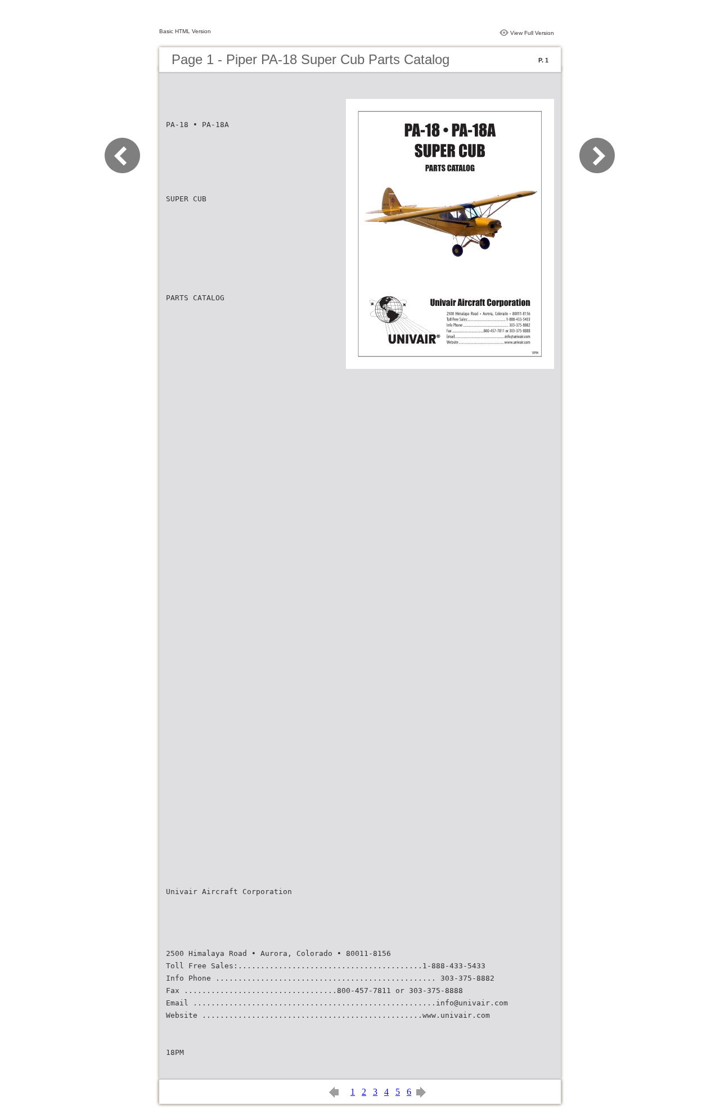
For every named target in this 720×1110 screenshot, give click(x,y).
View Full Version (532, 33)
